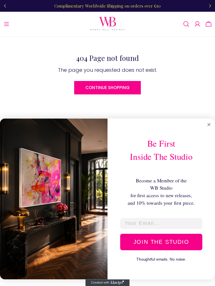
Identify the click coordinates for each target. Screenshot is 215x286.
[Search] (186, 24)
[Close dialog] (209, 124)
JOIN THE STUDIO (161, 242)
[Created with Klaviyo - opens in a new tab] (107, 282)
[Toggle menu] (6, 24)
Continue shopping (107, 87)
